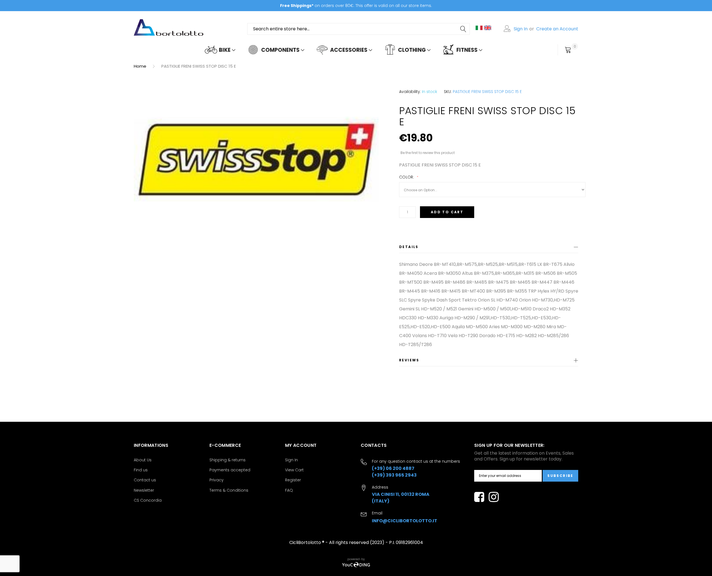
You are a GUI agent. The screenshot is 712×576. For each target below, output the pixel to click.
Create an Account (557, 29)
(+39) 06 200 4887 (393, 468)
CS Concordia (148, 500)
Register (293, 480)
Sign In (521, 29)
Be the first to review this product (427, 152)
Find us (141, 470)
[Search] (463, 29)
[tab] (488, 248)
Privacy (216, 480)
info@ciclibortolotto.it (404, 521)
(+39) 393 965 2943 (394, 475)
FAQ (289, 490)
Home (140, 66)
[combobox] (358, 29)
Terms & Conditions (228, 490)
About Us (143, 460)
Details (409, 246)
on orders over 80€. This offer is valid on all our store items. (356, 5)
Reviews (409, 360)
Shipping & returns (227, 460)
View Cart (294, 470)
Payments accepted (229, 470)
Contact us (145, 480)
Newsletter (144, 490)
